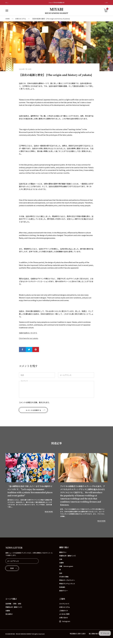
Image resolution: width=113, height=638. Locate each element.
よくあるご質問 (64, 614)
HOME (8, 19)
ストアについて (64, 604)
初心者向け (9, 614)
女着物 (61, 563)
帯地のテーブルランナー (67, 580)
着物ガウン (62, 552)
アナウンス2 (57, 2)
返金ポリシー (63, 591)
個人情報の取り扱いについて (98, 634)
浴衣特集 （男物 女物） (14, 604)
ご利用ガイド (63, 611)
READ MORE (49, 511)
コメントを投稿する (33, 410)
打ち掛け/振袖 (63, 577)
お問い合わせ (63, 618)
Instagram (66, 621)
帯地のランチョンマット (67, 584)
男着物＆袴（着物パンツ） (68, 556)
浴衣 (60, 573)
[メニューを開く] (7, 10)
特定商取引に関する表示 (78, 634)
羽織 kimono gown (66, 566)
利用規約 (62, 587)
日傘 (60, 559)
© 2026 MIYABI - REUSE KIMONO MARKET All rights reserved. (25, 634)
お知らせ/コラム (20, 19)
